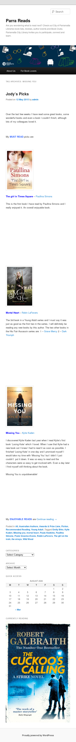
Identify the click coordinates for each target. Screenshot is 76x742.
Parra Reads (18, 20)
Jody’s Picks (17, 93)
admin (35, 99)
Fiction (64, 526)
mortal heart (33, 532)
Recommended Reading (18, 529)
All (16, 526)
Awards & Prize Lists (49, 526)
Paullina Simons (44, 196)
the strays (16, 539)
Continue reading (47, 519)
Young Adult (37, 529)
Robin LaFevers (30, 312)
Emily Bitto (57, 529)
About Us (11, 70)
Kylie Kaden (28, 432)
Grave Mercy (50, 331)
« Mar (18, 609)
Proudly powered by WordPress (38, 735)
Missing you (19, 532)
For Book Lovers (28, 70)
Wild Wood (28, 539)
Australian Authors (28, 526)
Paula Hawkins (47, 532)
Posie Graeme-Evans (25, 535)
